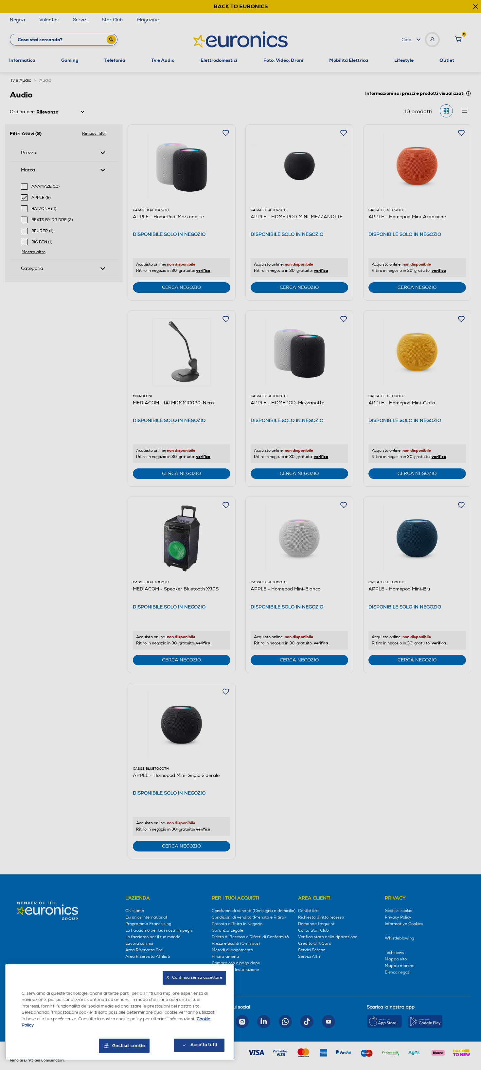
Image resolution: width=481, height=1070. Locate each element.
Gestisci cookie (128, 1045)
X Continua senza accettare (194, 977)
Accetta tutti (203, 1044)
